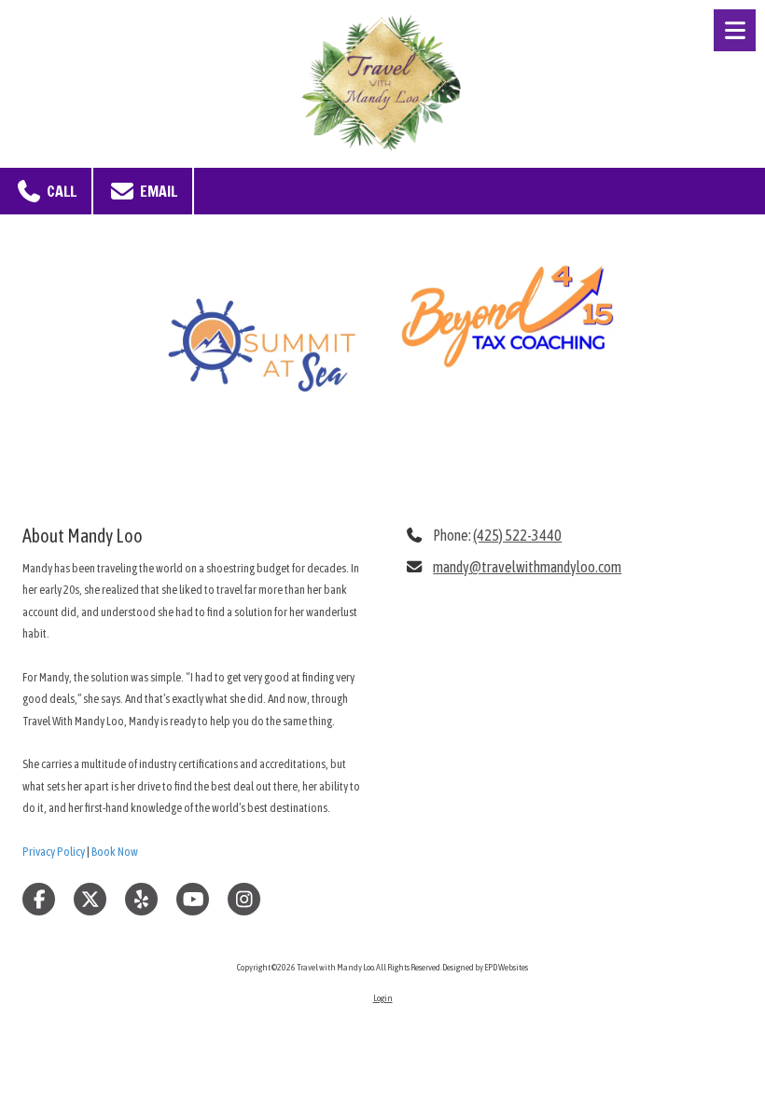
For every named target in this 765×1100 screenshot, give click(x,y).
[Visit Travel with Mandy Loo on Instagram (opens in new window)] (244, 899)
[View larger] (258, 347)
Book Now (114, 852)
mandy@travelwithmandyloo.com (527, 566)
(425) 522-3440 (517, 535)
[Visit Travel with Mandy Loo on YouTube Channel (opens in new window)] (192, 899)
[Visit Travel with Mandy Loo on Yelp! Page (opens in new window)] (141, 899)
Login (383, 998)
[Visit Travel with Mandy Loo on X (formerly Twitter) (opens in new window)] (90, 899)
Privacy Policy (53, 852)
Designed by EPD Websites (485, 967)
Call (59, 191)
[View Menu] (735, 30)
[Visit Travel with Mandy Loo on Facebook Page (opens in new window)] (38, 899)
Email (156, 191)
